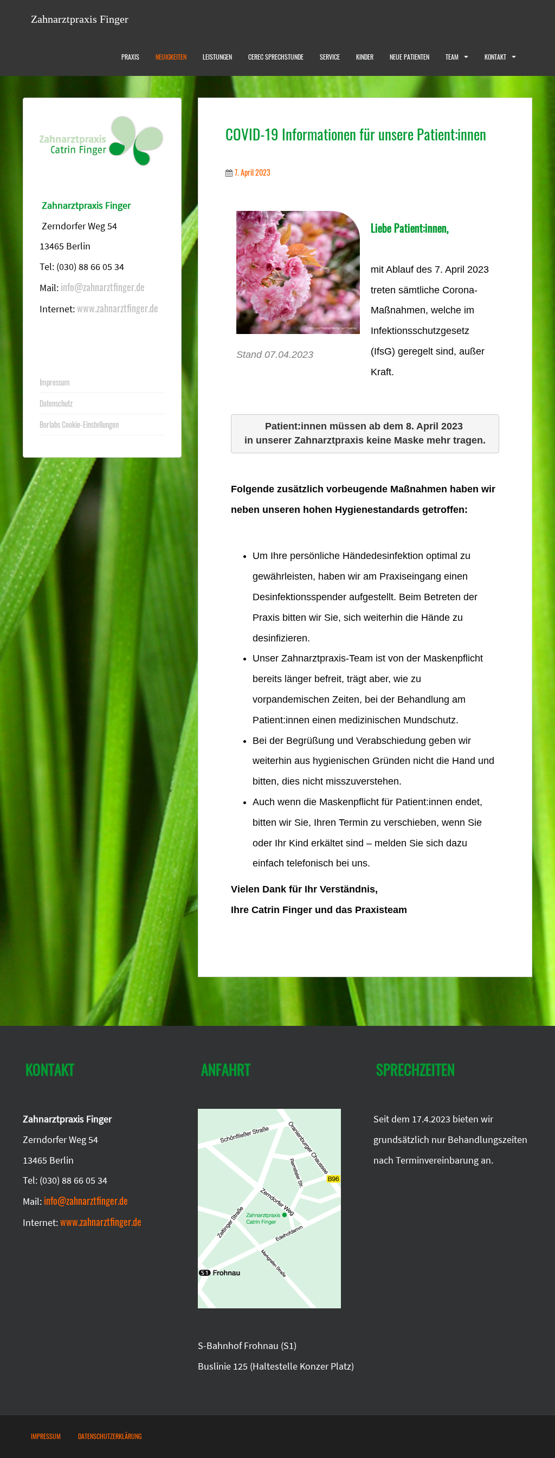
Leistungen (217, 56)
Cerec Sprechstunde (276, 56)
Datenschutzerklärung (109, 1436)
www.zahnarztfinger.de (117, 307)
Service (330, 56)
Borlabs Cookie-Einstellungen (79, 424)
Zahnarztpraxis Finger (79, 19)
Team (452, 56)
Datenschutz (56, 403)
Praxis (130, 56)
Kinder (364, 56)
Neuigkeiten (171, 56)
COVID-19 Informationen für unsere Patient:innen (355, 134)
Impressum (55, 382)
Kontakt (495, 56)
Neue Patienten (409, 56)
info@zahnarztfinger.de (103, 287)
